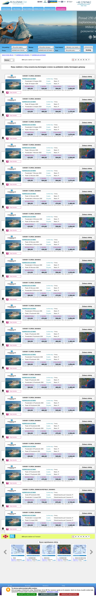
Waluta (6, 60)
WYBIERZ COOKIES (48, 594)
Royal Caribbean (27, 9)
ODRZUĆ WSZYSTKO (69, 594)
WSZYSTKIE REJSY (8, 55)
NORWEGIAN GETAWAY (39, 55)
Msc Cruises (17, 9)
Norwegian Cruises (50, 9)
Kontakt (28, 585)
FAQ (63, 585)
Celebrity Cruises (38, 9)
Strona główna (61, 9)
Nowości (46, 585)
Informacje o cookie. (52, 591)
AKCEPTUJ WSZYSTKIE (26, 594)
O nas (10, 585)
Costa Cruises (6, 9)
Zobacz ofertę (87, 76)
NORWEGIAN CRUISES (23, 55)
